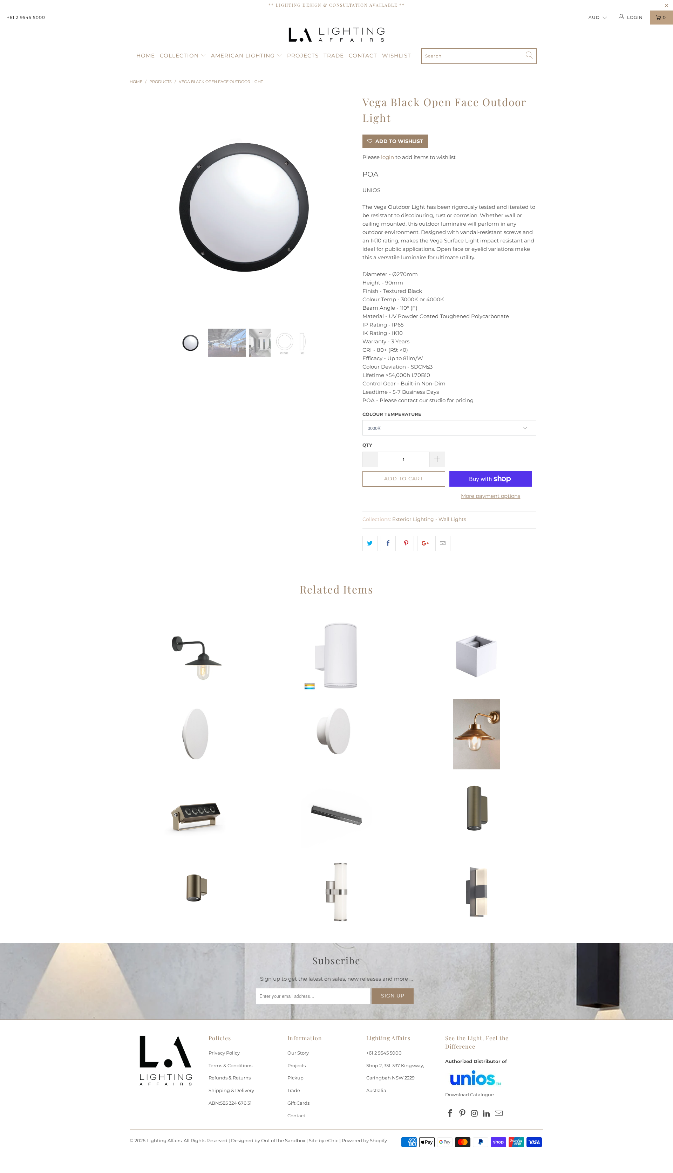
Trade (334, 55)
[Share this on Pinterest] (406, 543)
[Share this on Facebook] (388, 543)
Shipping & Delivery (231, 1090)
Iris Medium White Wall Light (196, 734)
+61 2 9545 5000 (26, 17)
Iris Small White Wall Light (336, 734)
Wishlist (396, 55)
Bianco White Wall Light (476, 655)
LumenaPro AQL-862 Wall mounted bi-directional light (476, 813)
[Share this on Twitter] (370, 543)
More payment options (490, 496)
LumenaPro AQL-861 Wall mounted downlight (196, 892)
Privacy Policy (224, 1053)
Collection (180, 55)
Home (145, 55)
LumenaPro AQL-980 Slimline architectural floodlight (196, 813)
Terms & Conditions (230, 1065)
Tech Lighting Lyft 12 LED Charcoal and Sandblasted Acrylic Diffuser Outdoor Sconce (476, 892)
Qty (367, 445)
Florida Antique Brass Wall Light (476, 734)
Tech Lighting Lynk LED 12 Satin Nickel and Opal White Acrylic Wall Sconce (336, 892)
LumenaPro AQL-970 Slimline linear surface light (336, 813)
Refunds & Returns (230, 1078)
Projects (303, 55)
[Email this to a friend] (442, 543)
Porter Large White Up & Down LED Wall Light (336, 655)
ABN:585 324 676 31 (230, 1103)
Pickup (295, 1078)
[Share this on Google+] (424, 543)
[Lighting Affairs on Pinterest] (462, 1113)
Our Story (298, 1053)
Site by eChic (323, 1140)
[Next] (343, 205)
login (387, 157)
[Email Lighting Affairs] (499, 1113)
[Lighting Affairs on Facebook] (450, 1113)
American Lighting (244, 55)
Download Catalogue (469, 1094)
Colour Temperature (391, 414)
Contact (363, 55)
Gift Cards (298, 1103)
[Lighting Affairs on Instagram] (474, 1113)
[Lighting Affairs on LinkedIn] (487, 1113)
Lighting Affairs (164, 1140)
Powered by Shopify (364, 1140)
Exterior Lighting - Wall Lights (429, 519)
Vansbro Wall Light (196, 655)
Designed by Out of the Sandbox (268, 1140)
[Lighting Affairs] (336, 35)
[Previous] (141, 205)
